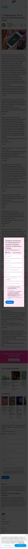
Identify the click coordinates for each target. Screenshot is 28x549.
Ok (20, 545)
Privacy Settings (7, 545)
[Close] (26, 535)
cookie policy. (21, 542)
